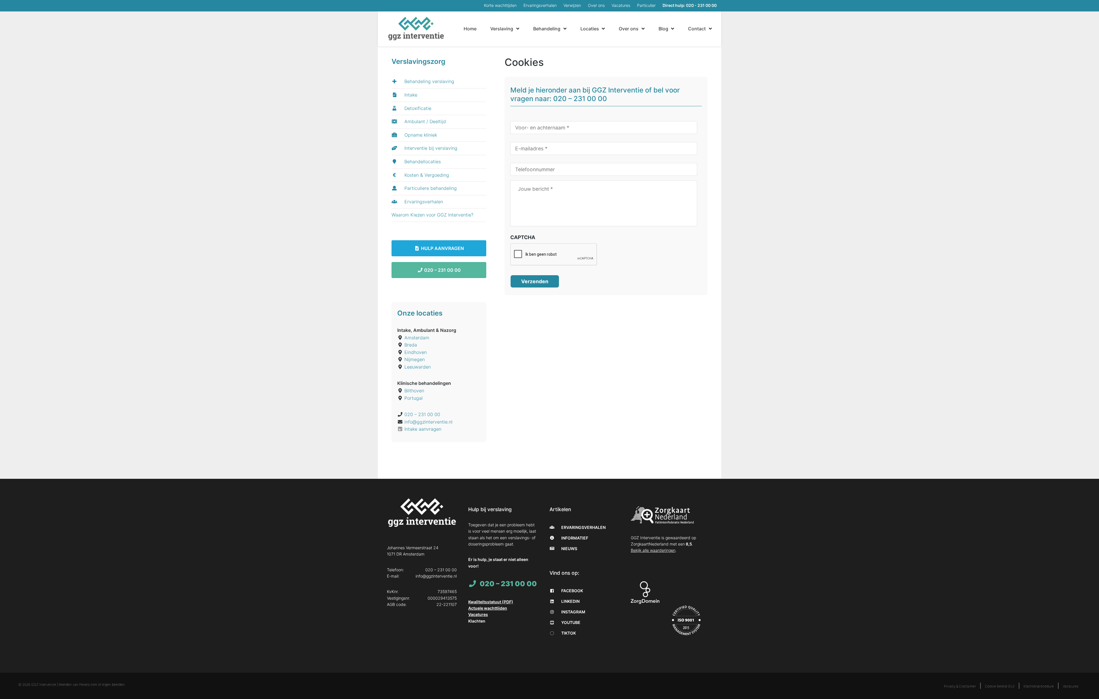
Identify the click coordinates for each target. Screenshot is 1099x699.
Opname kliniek (420, 135)
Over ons (596, 5)
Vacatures (621, 5)
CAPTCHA (522, 237)
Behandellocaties (422, 161)
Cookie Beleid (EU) (1000, 686)
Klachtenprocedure (1038, 686)
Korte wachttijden (500, 5)
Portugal (413, 398)
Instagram (572, 611)
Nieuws (568, 548)
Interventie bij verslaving (430, 148)
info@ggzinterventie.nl (428, 422)
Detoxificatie (417, 108)
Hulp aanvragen (442, 248)
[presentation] (553, 254)
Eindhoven (415, 352)
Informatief (574, 537)
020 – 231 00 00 (442, 270)
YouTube (570, 622)
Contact (697, 28)
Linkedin (570, 601)
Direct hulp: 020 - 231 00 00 (690, 5)
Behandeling (546, 28)
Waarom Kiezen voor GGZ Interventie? (432, 215)
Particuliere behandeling (430, 188)
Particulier (646, 5)
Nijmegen (414, 359)
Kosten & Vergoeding (426, 175)
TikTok (568, 633)
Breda (410, 345)
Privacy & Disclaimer (960, 686)
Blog (663, 28)
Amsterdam (416, 337)
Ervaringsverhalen (540, 5)
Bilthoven (414, 390)
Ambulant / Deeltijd (424, 121)
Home (470, 28)
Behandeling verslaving (428, 81)
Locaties (589, 28)
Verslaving (501, 28)
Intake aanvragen (422, 429)
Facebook (571, 590)
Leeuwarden (417, 367)
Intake (410, 95)
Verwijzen (572, 5)
